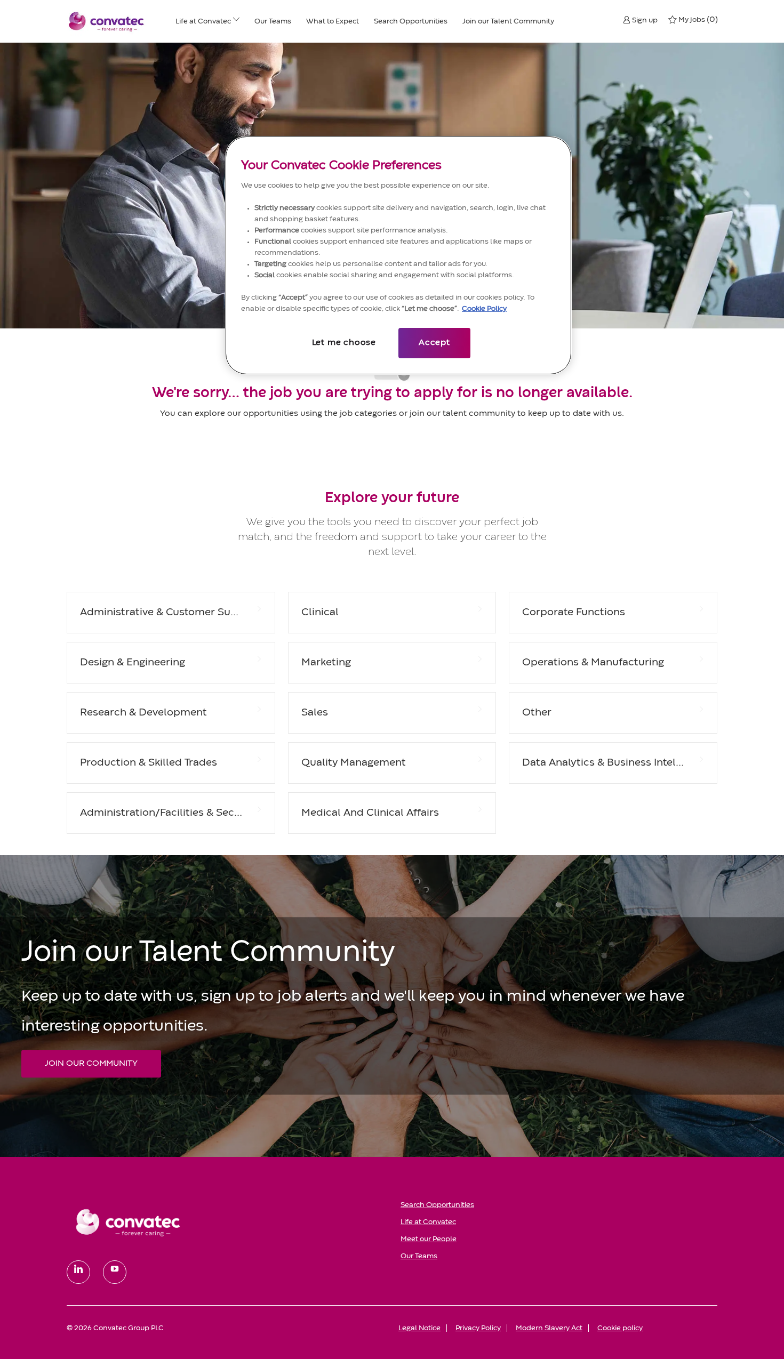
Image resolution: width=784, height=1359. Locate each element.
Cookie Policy (484, 308)
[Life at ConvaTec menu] (236, 21)
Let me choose (344, 343)
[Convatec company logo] (107, 21)
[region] (398, 255)
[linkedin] (78, 1272)
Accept (434, 343)
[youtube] (114, 1272)
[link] (226, 1222)
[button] (640, 20)
